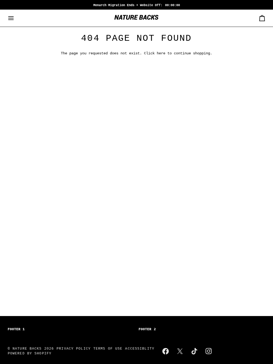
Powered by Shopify (29, 353)
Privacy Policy (74, 349)
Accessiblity (139, 349)
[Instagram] (209, 351)
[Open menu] (16, 18)
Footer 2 (147, 329)
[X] (180, 351)
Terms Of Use (108, 349)
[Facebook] (165, 351)
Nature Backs (28, 349)
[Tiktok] (194, 351)
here (161, 53)
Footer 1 (16, 329)
